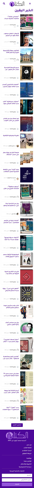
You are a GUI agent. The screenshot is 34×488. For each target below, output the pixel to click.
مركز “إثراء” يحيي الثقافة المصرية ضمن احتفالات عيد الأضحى (11, 171)
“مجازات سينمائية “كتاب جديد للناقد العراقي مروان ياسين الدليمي (11, 103)
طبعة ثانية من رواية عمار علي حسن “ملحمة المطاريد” (11, 154)
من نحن (29, 445)
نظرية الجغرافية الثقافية (11, 135)
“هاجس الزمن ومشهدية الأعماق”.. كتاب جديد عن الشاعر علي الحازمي (11, 358)
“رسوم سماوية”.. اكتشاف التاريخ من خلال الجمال (11, 188)
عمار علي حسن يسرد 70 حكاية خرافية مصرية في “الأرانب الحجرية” (11, 375)
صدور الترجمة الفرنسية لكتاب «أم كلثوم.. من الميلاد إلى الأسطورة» (11, 69)
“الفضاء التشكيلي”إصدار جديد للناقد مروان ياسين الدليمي (11, 86)
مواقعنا (28, 458)
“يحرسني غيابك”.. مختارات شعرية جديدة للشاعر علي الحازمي (12, 18)
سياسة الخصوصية (25, 467)
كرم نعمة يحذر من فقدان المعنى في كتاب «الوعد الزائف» (11, 120)
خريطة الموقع (26, 453)
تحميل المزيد (17, 425)
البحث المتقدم (26, 450)
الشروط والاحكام (26, 464)
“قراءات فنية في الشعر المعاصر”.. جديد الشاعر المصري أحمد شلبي (11, 222)
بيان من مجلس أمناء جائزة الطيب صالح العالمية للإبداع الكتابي (12, 324)
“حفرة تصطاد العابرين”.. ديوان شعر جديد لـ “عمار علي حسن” (11, 341)
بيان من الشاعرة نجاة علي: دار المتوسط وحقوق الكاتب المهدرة (11, 205)
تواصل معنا (27, 461)
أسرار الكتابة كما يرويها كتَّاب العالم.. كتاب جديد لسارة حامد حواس (11, 392)
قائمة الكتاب (27, 448)
